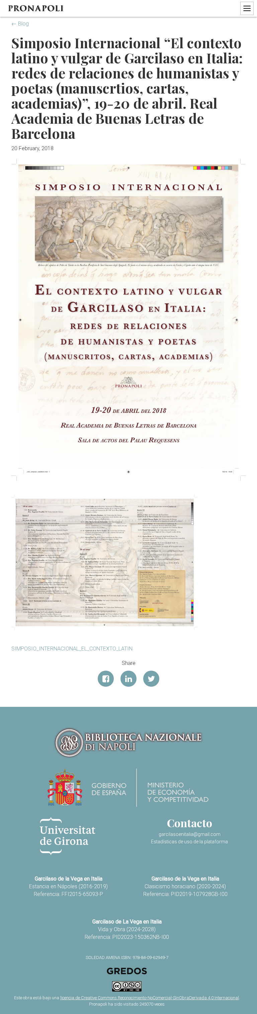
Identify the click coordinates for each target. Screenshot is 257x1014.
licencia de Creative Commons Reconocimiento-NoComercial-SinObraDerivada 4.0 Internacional (149, 997)
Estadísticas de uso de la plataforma (189, 841)
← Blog (20, 23)
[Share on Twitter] (151, 679)
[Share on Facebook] (106, 679)
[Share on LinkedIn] (128, 679)
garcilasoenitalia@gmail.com (190, 834)
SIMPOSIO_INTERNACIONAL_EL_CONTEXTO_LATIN (72, 648)
